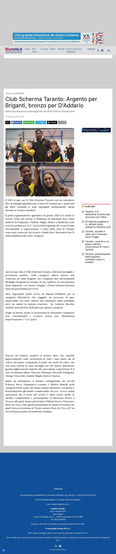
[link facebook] (102, 50)
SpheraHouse (62, 549)
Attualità (61, 49)
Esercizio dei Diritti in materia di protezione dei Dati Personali (58, 524)
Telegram (41, 122)
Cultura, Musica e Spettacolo (74, 50)
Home (8, 93)
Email (63, 122)
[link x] (98, 50)
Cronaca (44, 49)
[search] (109, 50)
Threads (53, 122)
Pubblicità (58, 489)
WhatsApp (29, 122)
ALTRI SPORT (18, 93)
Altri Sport (34, 50)
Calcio (27, 49)
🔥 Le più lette (88, 206)
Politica (53, 49)
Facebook (17, 122)
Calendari (91, 49)
